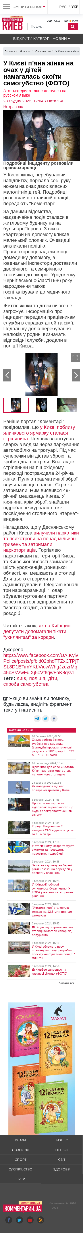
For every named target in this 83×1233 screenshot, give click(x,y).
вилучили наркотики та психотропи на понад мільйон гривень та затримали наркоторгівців (41, 541)
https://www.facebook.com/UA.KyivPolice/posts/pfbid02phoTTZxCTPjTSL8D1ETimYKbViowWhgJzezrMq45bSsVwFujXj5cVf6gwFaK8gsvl (41, 664)
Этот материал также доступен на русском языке (34, 93)
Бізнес (62, 1140)
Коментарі (60, 1203)
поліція (37, 678)
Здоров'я (61, 1169)
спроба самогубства (25, 684)
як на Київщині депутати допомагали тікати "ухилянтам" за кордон (37, 631)
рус (63, 7)
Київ (21, 678)
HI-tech (61, 1150)
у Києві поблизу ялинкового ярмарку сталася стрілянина (39, 432)
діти (52, 678)
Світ (61, 1160)
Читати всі (66, 983)
